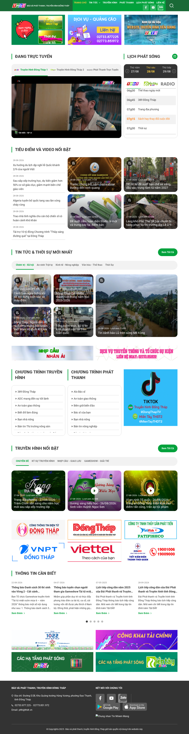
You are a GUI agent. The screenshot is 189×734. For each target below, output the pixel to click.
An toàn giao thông (29, 405)
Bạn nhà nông (26, 419)
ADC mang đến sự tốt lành (33, 398)
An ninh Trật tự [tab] (45, 264)
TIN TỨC (93, 2)
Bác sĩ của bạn (82, 412)
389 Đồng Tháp (27, 391)
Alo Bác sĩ (79, 391)
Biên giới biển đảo (84, 405)
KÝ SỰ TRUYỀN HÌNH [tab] (43, 461)
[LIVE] (66, 107)
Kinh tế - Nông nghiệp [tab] (67, 264)
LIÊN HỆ (160, 2)
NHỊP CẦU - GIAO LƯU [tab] (69, 461)
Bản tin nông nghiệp (85, 426)
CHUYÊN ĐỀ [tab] (22, 461)
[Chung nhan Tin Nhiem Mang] (136, 716)
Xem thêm (17, 613)
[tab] (31, 70)
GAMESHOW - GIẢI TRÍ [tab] (96, 461)
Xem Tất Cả (168, 252)
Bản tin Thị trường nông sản (34, 426)
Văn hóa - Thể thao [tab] (92, 264)
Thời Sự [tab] (109, 264)
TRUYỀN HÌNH (110, 2)
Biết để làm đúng (28, 412)
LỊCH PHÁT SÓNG (145, 2)
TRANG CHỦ (80, 2)
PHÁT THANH (127, 2)
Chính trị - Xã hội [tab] (25, 264)
